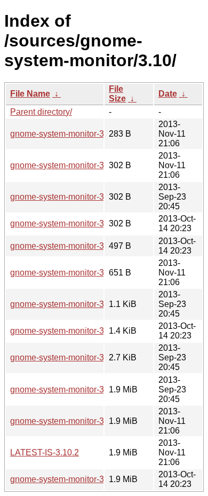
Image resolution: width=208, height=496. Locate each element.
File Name (30, 93)
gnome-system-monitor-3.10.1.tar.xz (77, 479)
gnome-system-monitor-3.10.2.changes (83, 272)
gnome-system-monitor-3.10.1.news (77, 245)
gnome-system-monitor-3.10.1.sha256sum (89, 223)
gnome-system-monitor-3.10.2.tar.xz (77, 421)
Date (167, 93)
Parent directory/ (41, 111)
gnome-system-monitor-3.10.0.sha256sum (89, 196)
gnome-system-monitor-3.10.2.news (77, 133)
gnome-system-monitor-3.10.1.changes (83, 330)
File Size (117, 93)
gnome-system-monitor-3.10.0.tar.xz (77, 389)
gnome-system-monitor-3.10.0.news (77, 304)
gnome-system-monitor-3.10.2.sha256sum (89, 165)
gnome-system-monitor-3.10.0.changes (83, 357)
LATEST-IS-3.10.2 (44, 452)
